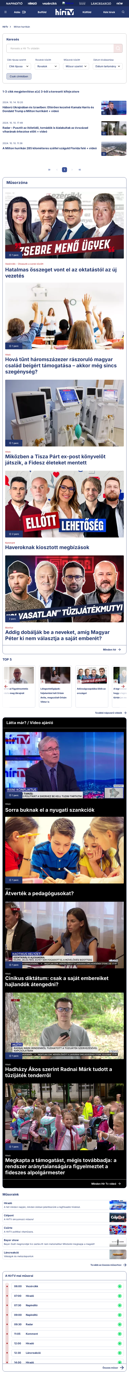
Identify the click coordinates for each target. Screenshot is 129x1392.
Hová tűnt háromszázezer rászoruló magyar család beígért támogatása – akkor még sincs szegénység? (61, 365)
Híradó (8, 1203)
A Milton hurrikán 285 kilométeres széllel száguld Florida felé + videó (50, 148)
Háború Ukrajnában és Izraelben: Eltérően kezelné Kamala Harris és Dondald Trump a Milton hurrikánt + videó (48, 109)
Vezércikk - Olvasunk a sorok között (24, 263)
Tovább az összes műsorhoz (105, 1265)
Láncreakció (11, 1252)
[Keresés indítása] (118, 48)
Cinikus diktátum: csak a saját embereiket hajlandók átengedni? (57, 981)
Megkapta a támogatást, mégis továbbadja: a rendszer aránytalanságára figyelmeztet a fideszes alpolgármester (61, 1166)
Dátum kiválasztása (103, 59)
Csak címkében (19, 76)
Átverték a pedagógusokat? (39, 893)
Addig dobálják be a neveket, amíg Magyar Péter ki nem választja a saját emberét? (57, 635)
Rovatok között (43, 59)
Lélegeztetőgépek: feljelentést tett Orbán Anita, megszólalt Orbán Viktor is (53, 695)
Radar (29, 1324)
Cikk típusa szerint (16, 59)
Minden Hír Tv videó (103, 1183)
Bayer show (11, 1240)
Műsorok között (72, 59)
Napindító (32, 1305)
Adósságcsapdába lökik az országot (91, 690)
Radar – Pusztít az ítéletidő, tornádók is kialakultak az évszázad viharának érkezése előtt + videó (45, 129)
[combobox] (16, 66)
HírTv (5, 26)
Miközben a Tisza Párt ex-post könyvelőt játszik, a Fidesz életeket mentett (55, 459)
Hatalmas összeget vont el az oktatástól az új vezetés (61, 273)
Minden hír (109, 649)
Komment (10, 542)
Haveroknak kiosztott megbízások (47, 547)
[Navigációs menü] (6, 12)
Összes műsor (110, 1367)
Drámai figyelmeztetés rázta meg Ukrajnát (16, 690)
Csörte (8, 1227)
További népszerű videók (108, 712)
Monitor (9, 627)
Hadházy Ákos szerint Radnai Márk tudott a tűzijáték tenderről (58, 1072)
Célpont (9, 1215)
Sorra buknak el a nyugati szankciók (50, 810)
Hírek (8, 354)
